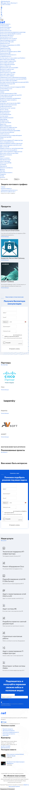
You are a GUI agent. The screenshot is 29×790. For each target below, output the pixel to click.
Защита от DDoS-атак (5, 66)
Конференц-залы (4, 120)
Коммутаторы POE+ (5, 29)
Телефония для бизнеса (6, 106)
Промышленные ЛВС (5, 53)
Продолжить (4, 789)
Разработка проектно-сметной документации (11, 148)
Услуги (1, 138)
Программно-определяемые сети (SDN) (10, 45)
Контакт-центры (4, 109)
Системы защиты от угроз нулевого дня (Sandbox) (12, 58)
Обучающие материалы (6, 154)
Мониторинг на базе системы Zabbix (9, 153)
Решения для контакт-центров (7, 108)
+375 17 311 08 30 (6, 4)
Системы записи (4, 116)
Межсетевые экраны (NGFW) (7, 59)
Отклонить (11, 789)
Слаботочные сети (4, 133)
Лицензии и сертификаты (6, 167)
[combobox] (25, 321)
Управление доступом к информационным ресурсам (13, 77)
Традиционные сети (5, 43)
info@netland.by (6, 1)
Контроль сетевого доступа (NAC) (8, 80)
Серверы (2, 91)
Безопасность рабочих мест (7, 69)
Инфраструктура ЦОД (5, 137)
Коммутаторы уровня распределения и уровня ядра (12, 32)
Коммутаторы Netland (5, 27)
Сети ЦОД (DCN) (4, 46)
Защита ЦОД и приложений (7, 62)
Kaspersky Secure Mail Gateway (13, 258)
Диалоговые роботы (5, 111)
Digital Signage (3, 119)
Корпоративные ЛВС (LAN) (7, 41)
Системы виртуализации (6, 96)
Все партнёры (4, 364)
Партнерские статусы (5, 159)
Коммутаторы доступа (5, 30)
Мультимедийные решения (6, 117)
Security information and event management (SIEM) (12, 87)
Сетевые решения (4, 25)
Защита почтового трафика (7, 75)
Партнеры (2, 171)
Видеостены (3, 124)
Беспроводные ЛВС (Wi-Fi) (7, 35)
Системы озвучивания (5, 122)
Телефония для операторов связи (8, 104)
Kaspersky (4, 410)
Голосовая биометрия (5, 114)
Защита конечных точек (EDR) (7, 72)
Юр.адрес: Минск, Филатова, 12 (9, 3)
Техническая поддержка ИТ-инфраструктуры (11, 140)
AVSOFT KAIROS (7, 282)
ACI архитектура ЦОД (5, 49)
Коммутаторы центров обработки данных (10, 33)
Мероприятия (3, 166)
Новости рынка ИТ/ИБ (5, 162)
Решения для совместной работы (8, 100)
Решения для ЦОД (4, 90)
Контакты (2, 177)
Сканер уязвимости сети (6, 88)
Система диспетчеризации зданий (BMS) (10, 130)
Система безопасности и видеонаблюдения (11, 135)
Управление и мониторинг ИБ (7, 83)
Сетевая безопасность (5, 56)
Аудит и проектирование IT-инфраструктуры (11, 151)
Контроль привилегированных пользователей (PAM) (13, 79)
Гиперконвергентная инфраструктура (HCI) (11, 95)
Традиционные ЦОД (5, 48)
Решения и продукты (5, 24)
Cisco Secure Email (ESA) (10, 230)
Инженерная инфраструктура (7, 129)
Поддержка (3, 174)
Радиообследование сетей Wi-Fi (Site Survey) (11, 143)
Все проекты (4, 452)
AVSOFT (3, 434)
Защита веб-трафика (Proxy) (7, 74)
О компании (3, 164)
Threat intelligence (4, 85)
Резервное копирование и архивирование (10, 98)
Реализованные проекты (6, 172)
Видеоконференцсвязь (5, 125)
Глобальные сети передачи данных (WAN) (10, 51)
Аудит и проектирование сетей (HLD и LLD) (10, 145)
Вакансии (2, 169)
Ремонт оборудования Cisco (7, 141)
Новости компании (5, 158)
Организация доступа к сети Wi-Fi (8, 38)
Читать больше (5, 236)
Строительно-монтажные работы (8, 150)
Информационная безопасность (8, 54)
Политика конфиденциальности (11, 732)
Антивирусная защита (5, 70)
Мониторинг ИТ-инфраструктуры (8, 127)
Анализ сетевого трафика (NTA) (8, 61)
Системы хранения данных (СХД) (8, 93)
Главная (3, 186)
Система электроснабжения (7, 132)
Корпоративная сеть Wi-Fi (6, 37)
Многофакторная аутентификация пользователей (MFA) (14, 82)
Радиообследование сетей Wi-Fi (8, 40)
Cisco (2, 387)
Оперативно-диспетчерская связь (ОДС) (10, 103)
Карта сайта (6, 735)
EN (1, 15)
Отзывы (2, 175)
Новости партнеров (5, 161)
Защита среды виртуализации (7, 64)
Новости (2, 156)
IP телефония (3, 101)
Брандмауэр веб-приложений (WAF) (9, 67)
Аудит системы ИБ (4, 146)
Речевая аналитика (4, 112)
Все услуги (3, 540)
